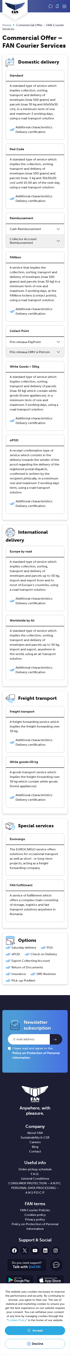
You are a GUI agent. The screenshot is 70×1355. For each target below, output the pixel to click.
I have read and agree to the (36, 1052)
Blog (35, 1147)
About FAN (35, 1133)
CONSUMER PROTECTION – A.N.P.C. (35, 1183)
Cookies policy (35, 1215)
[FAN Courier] (35, 1094)
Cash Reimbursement (25, 229)
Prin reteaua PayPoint (25, 342)
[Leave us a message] (50, 6)
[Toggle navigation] (64, 6)
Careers (35, 1142)
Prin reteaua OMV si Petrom (30, 352)
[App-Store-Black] (50, 1280)
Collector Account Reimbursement (23, 241)
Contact (35, 1151)
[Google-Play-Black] (19, 1280)
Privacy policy (35, 1219)
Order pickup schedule (35, 1169)
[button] (57, 6)
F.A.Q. (35, 1174)
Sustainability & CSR (35, 1137)
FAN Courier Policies (35, 1210)
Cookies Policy (17, 1320)
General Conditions (35, 1178)
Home (6, 25)
